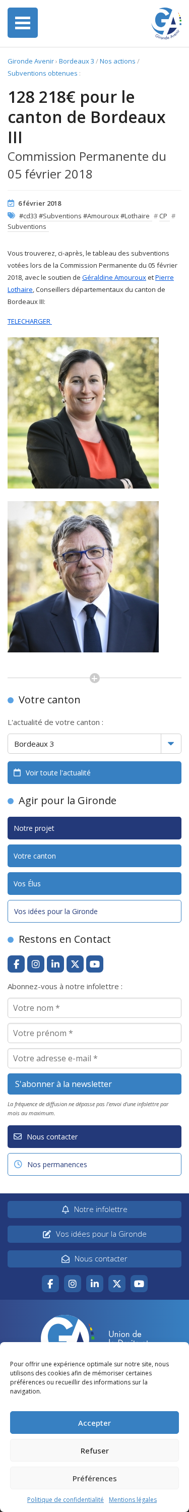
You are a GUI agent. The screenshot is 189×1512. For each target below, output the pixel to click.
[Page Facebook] (16, 964)
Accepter (94, 1423)
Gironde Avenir (31, 61)
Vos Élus (27, 883)
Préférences (95, 1478)
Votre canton (35, 856)
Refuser (95, 1450)
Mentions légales (133, 1499)
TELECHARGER (30, 321)
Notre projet (34, 828)
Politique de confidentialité (65, 1499)
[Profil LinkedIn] (55, 964)
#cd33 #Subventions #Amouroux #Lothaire (84, 215)
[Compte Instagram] (35, 964)
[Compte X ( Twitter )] (75, 964)
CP (163, 215)
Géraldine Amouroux (114, 277)
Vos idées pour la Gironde (56, 911)
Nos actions (118, 61)
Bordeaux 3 (76, 61)
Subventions (27, 226)
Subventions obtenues (43, 73)
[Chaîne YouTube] (94, 964)
